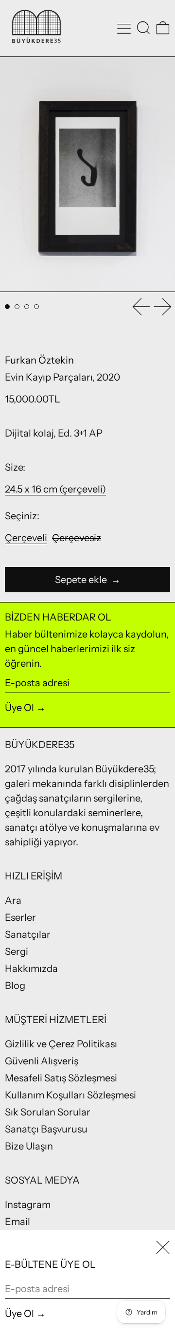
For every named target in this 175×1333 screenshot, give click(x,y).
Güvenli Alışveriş (41, 1061)
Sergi (16, 951)
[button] (143, 28)
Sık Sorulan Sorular (47, 1112)
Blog (15, 985)
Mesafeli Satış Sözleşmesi (61, 1078)
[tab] (7, 306)
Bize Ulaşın (29, 1146)
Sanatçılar (28, 934)
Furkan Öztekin (39, 360)
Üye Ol (19, 707)
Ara (13, 900)
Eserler (20, 917)
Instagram (28, 1204)
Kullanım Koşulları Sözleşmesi (70, 1095)
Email (17, 1221)
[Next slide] (163, 306)
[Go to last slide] (141, 306)
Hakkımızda (31, 968)
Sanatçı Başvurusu (46, 1129)
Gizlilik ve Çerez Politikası (61, 1044)
